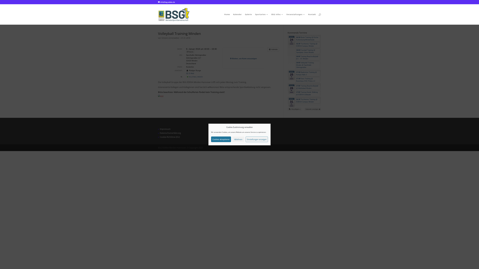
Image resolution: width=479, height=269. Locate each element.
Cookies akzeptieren (221, 139)
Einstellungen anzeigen (257, 139)
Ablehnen (238, 139)
